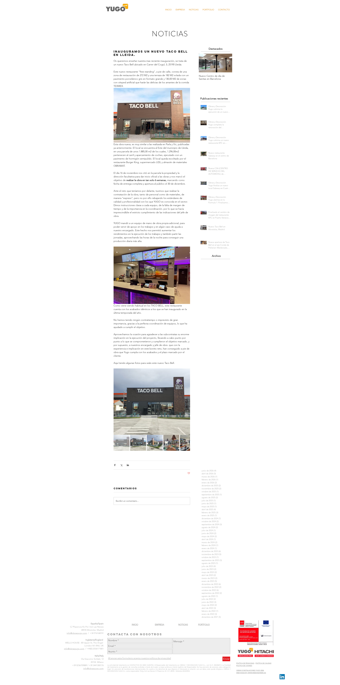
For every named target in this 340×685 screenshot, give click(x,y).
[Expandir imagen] (152, 401)
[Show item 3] (155, 443)
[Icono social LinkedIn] (282, 676)
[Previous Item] (203, 63)
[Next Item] (228, 63)
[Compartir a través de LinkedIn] (128, 465)
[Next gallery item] (186, 401)
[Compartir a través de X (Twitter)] (121, 465)
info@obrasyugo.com (77, 633)
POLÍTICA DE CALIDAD (263, 663)
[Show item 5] (188, 443)
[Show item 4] (171, 443)
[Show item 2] (138, 443)
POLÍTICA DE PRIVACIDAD (245, 663)
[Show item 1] (121, 443)
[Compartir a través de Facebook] (115, 465)
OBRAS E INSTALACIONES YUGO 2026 (250, 670)
